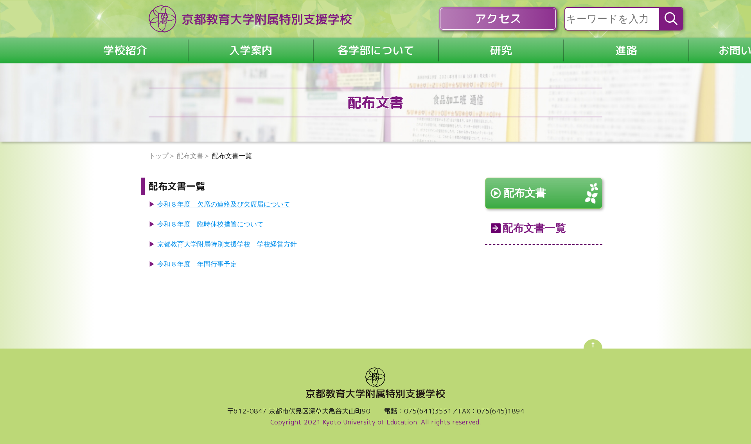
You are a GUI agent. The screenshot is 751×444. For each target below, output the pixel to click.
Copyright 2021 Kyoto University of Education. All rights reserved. (375, 421)
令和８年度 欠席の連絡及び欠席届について (223, 204)
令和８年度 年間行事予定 (197, 264)
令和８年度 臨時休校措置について (210, 224)
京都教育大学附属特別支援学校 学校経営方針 (227, 244)
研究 (501, 50)
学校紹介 (125, 50)
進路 (626, 50)
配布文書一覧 (534, 228)
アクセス (497, 19)
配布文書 (525, 193)
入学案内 (251, 50)
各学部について (376, 50)
